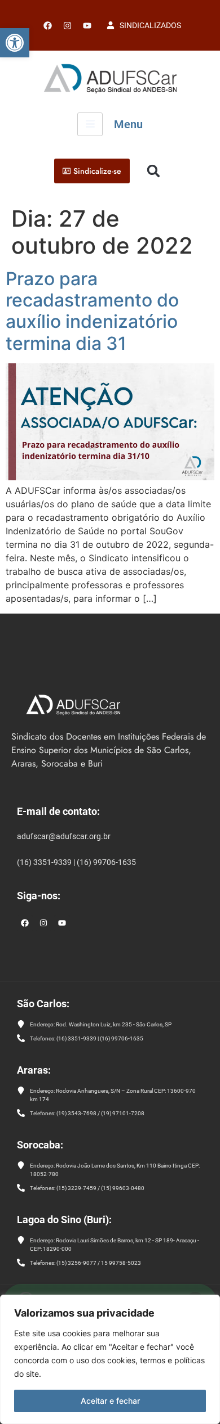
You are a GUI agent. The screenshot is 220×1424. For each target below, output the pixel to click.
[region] (110, 1359)
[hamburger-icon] (90, 124)
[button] (14, 42)
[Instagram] (43, 923)
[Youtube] (86, 25)
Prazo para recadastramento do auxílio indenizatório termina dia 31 (92, 311)
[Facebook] (47, 25)
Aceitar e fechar (110, 1400)
